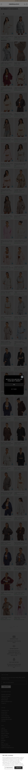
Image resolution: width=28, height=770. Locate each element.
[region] (14, 761)
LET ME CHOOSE (9, 767)
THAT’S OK (18, 767)
